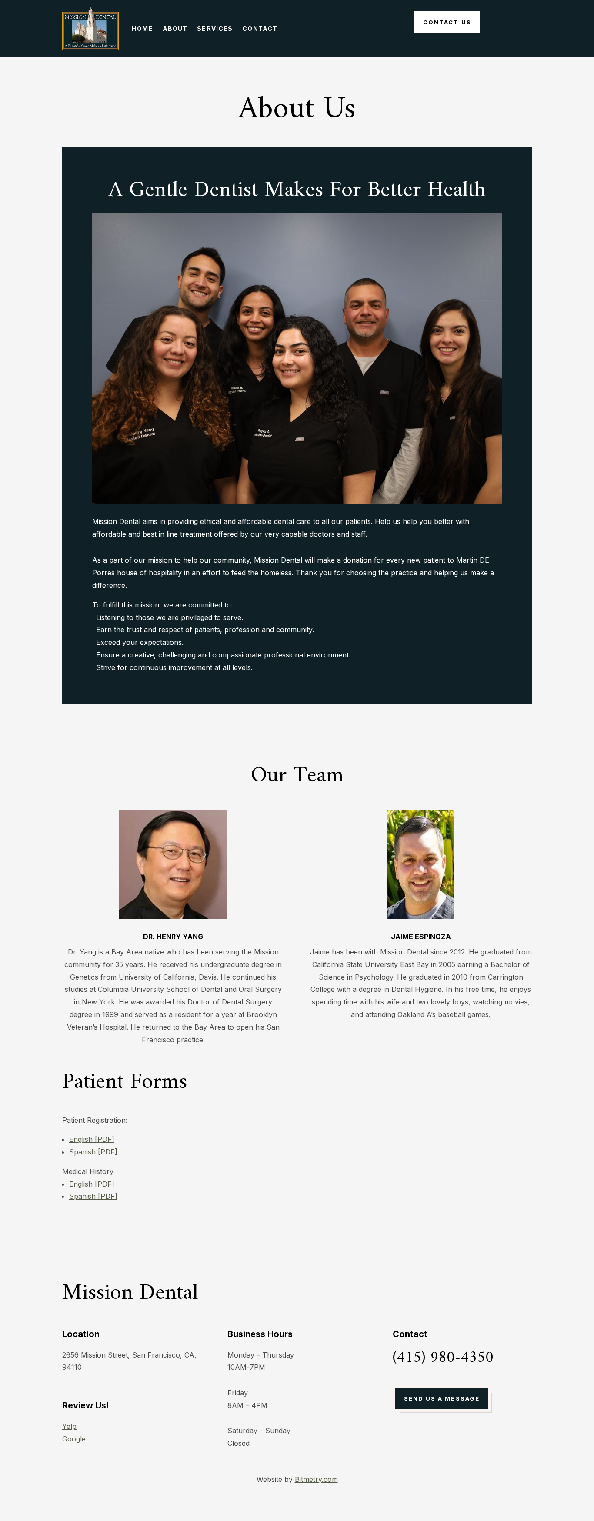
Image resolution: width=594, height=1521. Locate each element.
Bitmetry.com (316, 1479)
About (175, 28)
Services (215, 28)
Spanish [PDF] (93, 1151)
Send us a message (442, 1398)
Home (142, 28)
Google (74, 1438)
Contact (259, 28)
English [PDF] (91, 1139)
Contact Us (447, 22)
